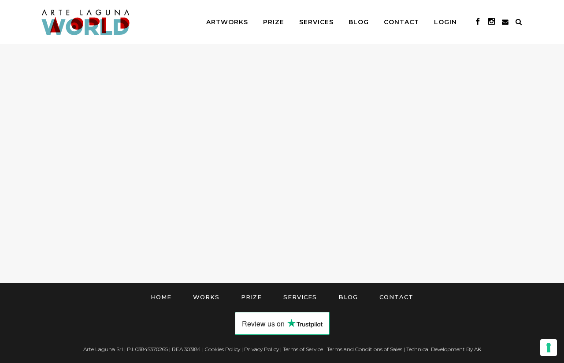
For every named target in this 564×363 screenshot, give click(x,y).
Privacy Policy (261, 349)
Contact (396, 296)
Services (300, 296)
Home (161, 296)
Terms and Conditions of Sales (364, 349)
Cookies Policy (222, 349)
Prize (251, 296)
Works (206, 296)
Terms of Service (303, 349)
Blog (348, 296)
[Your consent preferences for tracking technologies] (548, 347)
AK (477, 349)
